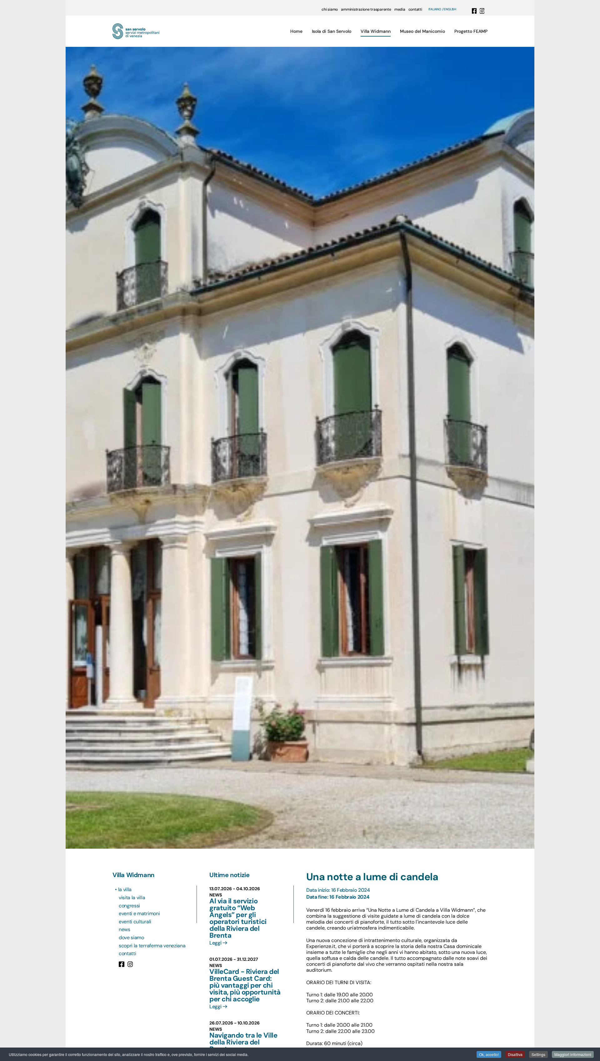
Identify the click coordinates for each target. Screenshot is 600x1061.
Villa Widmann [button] (376, 31)
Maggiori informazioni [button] (572, 1054)
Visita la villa (132, 897)
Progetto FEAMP (471, 31)
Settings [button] (538, 1054)
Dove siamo (131, 937)
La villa (125, 889)
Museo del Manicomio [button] (422, 31)
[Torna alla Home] (135, 31)
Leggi (215, 943)
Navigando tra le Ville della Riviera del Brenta (243, 1042)
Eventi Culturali (135, 921)
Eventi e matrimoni (139, 913)
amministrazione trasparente (366, 9)
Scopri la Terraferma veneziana (152, 945)
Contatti (127, 953)
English (450, 9)
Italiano (434, 9)
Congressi (129, 905)
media (399, 9)
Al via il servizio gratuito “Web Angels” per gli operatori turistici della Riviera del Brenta (238, 918)
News (124, 929)
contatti (415, 9)
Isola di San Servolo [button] (331, 31)
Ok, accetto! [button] (489, 1054)
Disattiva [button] (515, 1054)
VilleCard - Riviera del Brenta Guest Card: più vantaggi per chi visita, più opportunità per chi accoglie (245, 985)
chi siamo (330, 9)
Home (296, 31)
